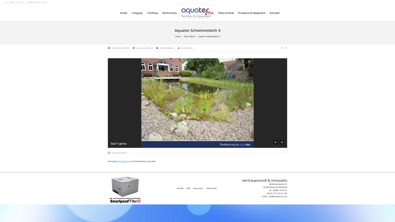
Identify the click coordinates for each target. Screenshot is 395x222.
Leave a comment (144, 48)
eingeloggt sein (124, 161)
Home (178, 36)
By (187, 48)
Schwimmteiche (167, 48)
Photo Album (189, 36)
